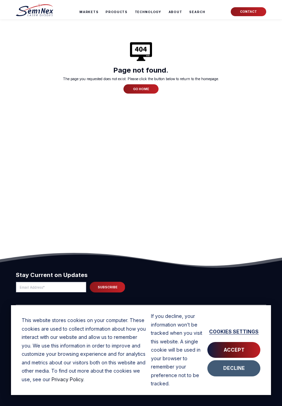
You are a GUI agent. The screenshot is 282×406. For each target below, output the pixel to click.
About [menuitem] (175, 12)
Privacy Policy (67, 379)
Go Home (141, 89)
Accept (234, 350)
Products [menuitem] (117, 12)
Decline (234, 368)
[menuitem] (197, 12)
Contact (248, 11)
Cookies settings (234, 331)
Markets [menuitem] (89, 12)
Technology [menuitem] (148, 12)
